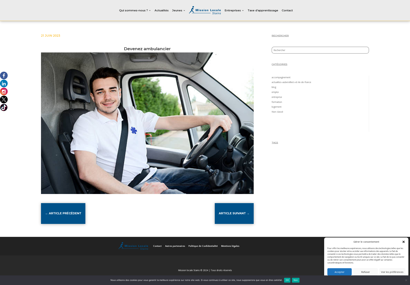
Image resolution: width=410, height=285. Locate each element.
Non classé (277, 111)
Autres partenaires (175, 246)
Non (296, 280)
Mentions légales (230, 246)
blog (274, 87)
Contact (287, 10)
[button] (403, 241)
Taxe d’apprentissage (263, 10)
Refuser (365, 271)
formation (277, 101)
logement (277, 106)
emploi (275, 92)
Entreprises (233, 10)
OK (287, 280)
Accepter (339, 271)
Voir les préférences (392, 271)
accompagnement (281, 77)
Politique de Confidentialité (203, 246)
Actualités (162, 10)
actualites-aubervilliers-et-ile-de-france (291, 82)
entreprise (277, 97)
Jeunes (177, 10)
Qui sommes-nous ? (133, 10)
